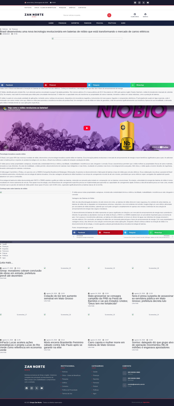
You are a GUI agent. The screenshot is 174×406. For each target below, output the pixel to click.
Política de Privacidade (69, 390)
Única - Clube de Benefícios (45, 7)
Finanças (62, 23)
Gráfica (72, 7)
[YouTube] (147, 2)
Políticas (112, 23)
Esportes (75, 23)
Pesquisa (62, 7)
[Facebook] (135, 2)
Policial (99, 23)
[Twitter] (143, 2)
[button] (22, 85)
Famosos (88, 23)
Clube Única (135, 16)
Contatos (82, 7)
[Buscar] (109, 15)
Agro (123, 23)
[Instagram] (139, 2)
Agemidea (146, 402)
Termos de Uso (67, 393)
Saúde (51, 23)
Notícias (28, 7)
